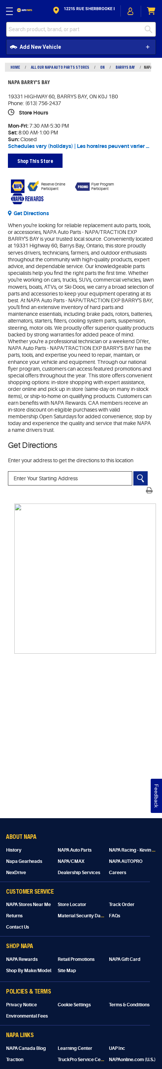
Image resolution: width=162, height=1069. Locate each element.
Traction (14, 1059)
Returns (14, 915)
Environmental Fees (27, 1016)
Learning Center (75, 1048)
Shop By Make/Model (28, 970)
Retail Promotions (76, 959)
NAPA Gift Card (125, 959)
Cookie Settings (74, 1004)
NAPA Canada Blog (26, 1048)
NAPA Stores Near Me (28, 904)
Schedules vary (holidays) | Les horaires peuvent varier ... (78, 146)
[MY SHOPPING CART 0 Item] (151, 11)
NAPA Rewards (22, 959)
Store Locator (72, 904)
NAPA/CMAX (71, 861)
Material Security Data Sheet (88, 915)
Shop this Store (35, 161)
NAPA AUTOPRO (125, 861)
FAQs (114, 915)
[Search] (140, 478)
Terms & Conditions (129, 1004)
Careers (117, 872)
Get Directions (31, 213)
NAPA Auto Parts (75, 850)
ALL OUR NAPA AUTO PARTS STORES (60, 67)
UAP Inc (117, 1048)
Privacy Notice (21, 1004)
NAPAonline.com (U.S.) (132, 1059)
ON (102, 67)
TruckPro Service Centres (85, 1059)
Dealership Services (79, 872)
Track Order (121, 904)
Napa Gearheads (24, 861)
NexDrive (16, 872)
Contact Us (17, 927)
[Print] (149, 490)
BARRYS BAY (125, 67)
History (13, 850)
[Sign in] (131, 11)
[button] (83, 11)
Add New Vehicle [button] (40, 47)
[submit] (150, 29)
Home (15, 67)
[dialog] (131, 11)
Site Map (67, 970)
